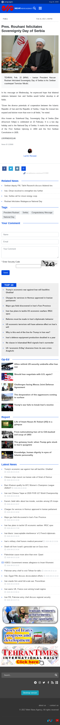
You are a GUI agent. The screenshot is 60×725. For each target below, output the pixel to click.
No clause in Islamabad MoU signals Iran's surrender (30, 343)
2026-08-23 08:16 (13, 592)
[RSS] (52, 682)
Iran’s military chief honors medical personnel (23, 541)
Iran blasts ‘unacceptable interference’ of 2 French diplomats (29, 533)
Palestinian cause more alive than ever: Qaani (23, 555)
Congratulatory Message (42, 212)
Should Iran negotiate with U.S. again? (33, 374)
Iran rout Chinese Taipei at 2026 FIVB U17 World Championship (31, 493)
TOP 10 (8, 285)
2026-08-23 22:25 (13, 472)
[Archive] (57, 682)
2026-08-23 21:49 (13, 480)
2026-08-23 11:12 (50, 571)
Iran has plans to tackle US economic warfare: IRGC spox (28, 525)
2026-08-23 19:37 (13, 504)
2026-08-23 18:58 (13, 512)
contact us (54, 705)
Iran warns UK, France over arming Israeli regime (25, 589)
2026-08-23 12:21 (13, 565)
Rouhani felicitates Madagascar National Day (23, 201)
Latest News (9, 464)
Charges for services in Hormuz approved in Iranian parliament (30, 509)
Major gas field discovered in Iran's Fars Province (28, 306)
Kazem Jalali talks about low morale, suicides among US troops (31, 501)
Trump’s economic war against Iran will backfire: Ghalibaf (28, 469)
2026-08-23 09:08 (13, 584)
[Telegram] (35, 682)
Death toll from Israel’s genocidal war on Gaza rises (26, 547)
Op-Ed (5, 359)
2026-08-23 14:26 (13, 549)
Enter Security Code (10, 262)
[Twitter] (44, 682)
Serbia (25, 212)
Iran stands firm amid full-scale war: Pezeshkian (24, 581)
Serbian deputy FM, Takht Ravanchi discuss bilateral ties (28, 186)
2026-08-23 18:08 (13, 520)
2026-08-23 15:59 (51, 541)
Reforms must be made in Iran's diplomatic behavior (29, 319)
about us (42, 705)
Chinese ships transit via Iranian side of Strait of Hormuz (28, 477)
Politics (5, 19)
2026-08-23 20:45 (13, 496)
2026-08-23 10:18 (52, 576)
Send (5, 273)
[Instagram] (40, 682)
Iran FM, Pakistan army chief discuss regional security (27, 597)
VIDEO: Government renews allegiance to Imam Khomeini (28, 562)
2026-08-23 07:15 (13, 600)
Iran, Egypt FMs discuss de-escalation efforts (23, 576)
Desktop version (30, 693)
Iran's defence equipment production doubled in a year (30, 337)
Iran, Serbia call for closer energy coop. (21, 196)
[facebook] (48, 682)
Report (5, 417)
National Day (9, 217)
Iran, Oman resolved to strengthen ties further (23, 191)
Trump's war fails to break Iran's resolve (34, 405)
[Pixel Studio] (56, 720)
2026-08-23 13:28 (13, 557)
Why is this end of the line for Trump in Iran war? (28, 332)
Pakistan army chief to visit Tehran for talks (22, 571)
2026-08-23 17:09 (13, 528)
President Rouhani (11, 212)
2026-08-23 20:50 (20, 488)
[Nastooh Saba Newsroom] (48, 720)
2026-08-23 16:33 (13, 536)
